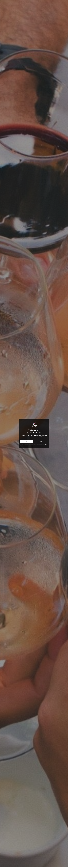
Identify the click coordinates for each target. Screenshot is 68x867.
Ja (26, 441)
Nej (41, 441)
